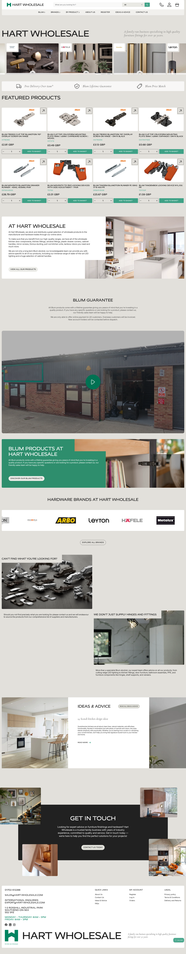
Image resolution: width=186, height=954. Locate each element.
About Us (98, 894)
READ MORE (83, 742)
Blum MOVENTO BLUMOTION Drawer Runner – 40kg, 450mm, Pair (20, 186)
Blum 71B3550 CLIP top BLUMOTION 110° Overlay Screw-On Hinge (21, 135)
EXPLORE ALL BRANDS (93, 542)
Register (132, 894)
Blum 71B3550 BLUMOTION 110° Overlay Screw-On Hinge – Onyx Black (113, 135)
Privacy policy (170, 894)
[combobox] (87, 5)
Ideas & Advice (101, 900)
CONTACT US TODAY (93, 847)
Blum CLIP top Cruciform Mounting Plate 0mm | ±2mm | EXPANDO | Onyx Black (161, 135)
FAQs (97, 903)
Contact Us (99, 897)
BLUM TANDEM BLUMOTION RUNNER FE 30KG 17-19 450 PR (115, 186)
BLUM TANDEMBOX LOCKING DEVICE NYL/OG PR (160, 186)
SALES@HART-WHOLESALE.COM (24, 895)
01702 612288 (12, 890)
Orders (132, 900)
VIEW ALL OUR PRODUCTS (23, 269)
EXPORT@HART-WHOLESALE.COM (25, 902)
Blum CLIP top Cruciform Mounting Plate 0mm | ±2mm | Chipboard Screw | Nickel (67, 136)
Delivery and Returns (172, 900)
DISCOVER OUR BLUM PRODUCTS (26, 478)
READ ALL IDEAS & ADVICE (129, 706)
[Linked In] (10, 924)
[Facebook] (6, 924)
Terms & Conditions (172, 897)
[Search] (147, 5)
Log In (131, 897)
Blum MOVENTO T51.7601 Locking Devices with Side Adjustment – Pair (68, 186)
